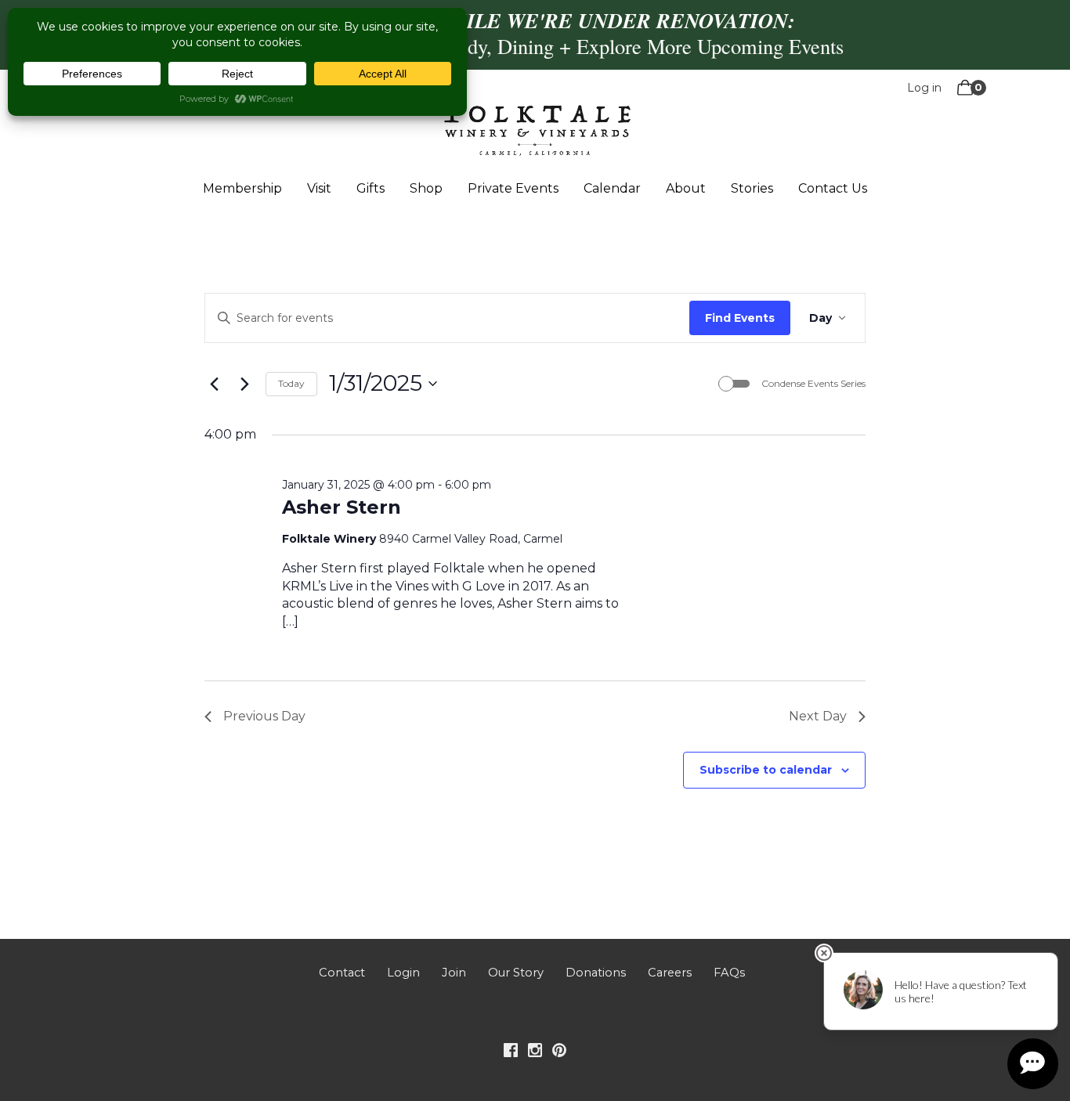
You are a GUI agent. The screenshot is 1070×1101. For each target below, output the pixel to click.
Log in (924, 88)
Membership (242, 188)
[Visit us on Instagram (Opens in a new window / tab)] (535, 1053)
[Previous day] (213, 383)
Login (403, 973)
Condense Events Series (813, 383)
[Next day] (244, 383)
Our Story (516, 973)
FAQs (729, 973)
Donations (596, 973)
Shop (426, 188)
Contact (342, 973)
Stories (752, 188)
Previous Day (264, 716)
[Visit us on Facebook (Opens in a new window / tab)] (511, 1053)
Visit (319, 188)
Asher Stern (341, 507)
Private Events (513, 188)
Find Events (740, 318)
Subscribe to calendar (765, 770)
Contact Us (832, 188)
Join (454, 973)
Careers (670, 973)
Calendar (612, 188)
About (686, 188)
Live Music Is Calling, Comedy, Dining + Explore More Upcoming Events (535, 46)
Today (291, 383)
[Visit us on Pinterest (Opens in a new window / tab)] (559, 1053)
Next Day (818, 716)
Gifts (370, 188)
